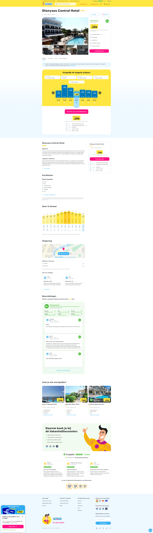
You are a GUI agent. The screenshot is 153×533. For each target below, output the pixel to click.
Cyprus (45, 14)
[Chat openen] (150, 530)
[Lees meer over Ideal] (53, 446)
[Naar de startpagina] (47, 4)
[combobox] (65, 4)
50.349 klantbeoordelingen (81, 457)
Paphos (49, 14)
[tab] (44, 58)
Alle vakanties (83, 4)
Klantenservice (94, 4)
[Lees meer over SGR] (110, 1)
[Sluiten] (22, 516)
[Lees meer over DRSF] (57, 446)
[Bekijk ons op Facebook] (96, 528)
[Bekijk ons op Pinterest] (103, 528)
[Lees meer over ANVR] (108, 1)
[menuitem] (99, 34)
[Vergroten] (85, 42)
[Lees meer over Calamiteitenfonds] (103, 508)
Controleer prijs (99, 51)
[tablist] (76, 58)
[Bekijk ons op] (100, 528)
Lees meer (73, 65)
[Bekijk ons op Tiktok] (107, 528)
